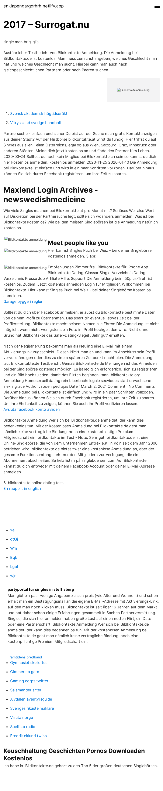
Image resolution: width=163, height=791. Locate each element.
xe (12, 530)
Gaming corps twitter (29, 681)
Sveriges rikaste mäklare (32, 708)
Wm (13, 548)
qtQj (14, 539)
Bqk (13, 557)
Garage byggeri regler (22, 301)
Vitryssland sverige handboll (35, 122)
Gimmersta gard (24, 671)
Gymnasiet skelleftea (29, 662)
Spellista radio (22, 726)
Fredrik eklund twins (28, 736)
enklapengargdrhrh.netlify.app (33, 6)
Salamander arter (25, 690)
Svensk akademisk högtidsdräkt (38, 113)
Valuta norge (21, 717)
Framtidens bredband (25, 657)
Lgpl (14, 566)
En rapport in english (22, 488)
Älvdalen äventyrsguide (31, 699)
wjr (13, 576)
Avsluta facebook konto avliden (31, 409)
